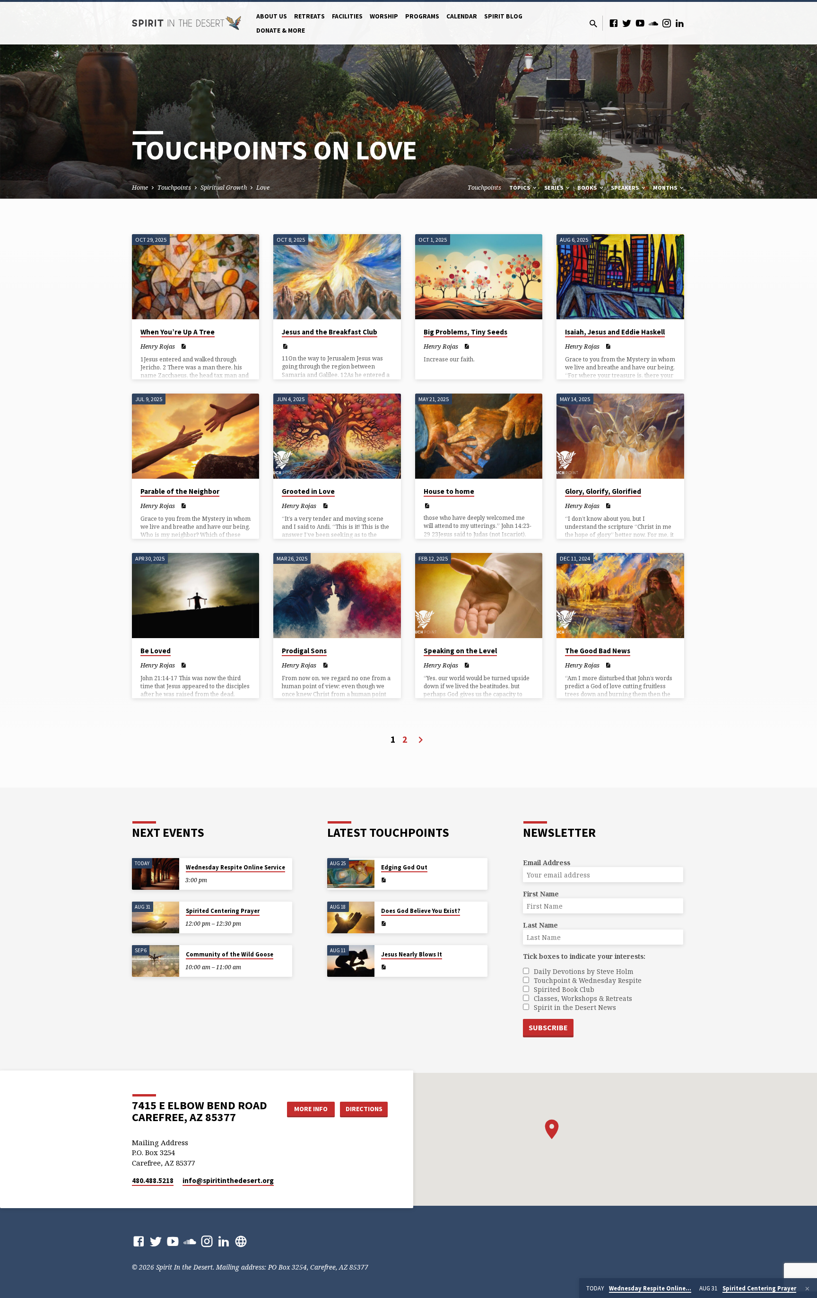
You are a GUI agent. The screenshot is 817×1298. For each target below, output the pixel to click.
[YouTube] (640, 23)
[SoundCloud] (653, 23)
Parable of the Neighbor (179, 491)
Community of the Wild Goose (229, 954)
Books (587, 187)
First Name (541, 893)
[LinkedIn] (680, 23)
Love (262, 188)
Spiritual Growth (223, 188)
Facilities (347, 16)
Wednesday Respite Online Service (235, 867)
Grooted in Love (308, 491)
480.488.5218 (153, 1180)
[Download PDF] (183, 346)
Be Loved (155, 650)
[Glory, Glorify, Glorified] (620, 436)
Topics (520, 187)
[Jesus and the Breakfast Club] (336, 276)
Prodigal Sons (304, 650)
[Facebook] (613, 23)
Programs (422, 16)
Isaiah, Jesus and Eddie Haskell (615, 331)
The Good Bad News (597, 650)
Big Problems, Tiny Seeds (465, 331)
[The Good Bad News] (620, 595)
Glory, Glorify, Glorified (603, 491)
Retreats (309, 16)
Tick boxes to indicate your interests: (584, 956)
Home (140, 188)
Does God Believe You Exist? (420, 911)
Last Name (540, 925)
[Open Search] (593, 23)
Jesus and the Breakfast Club (329, 331)
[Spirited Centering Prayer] (155, 917)
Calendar (461, 16)
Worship (384, 16)
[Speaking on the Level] (478, 595)
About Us (271, 16)
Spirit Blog (503, 16)
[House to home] (478, 436)
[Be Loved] (195, 595)
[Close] (807, 1288)
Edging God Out (404, 867)
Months (665, 187)
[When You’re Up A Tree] (195, 276)
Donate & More (280, 30)
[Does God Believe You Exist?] (350, 917)
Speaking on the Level (460, 650)
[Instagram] (666, 23)
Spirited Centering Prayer (223, 911)
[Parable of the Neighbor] (195, 436)
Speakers (625, 187)
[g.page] (241, 1241)
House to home (449, 491)
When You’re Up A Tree (177, 331)
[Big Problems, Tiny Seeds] (478, 276)
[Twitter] (627, 23)
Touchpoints (174, 188)
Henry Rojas (157, 346)
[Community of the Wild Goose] (155, 961)
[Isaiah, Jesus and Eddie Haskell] (620, 276)
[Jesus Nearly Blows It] (350, 961)
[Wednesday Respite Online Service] (155, 874)
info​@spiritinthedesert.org (228, 1180)
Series (554, 187)
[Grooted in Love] (336, 436)
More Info (311, 1109)
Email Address (546, 862)
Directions (364, 1109)
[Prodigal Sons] (336, 595)
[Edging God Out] (350, 874)
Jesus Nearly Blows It (411, 954)
